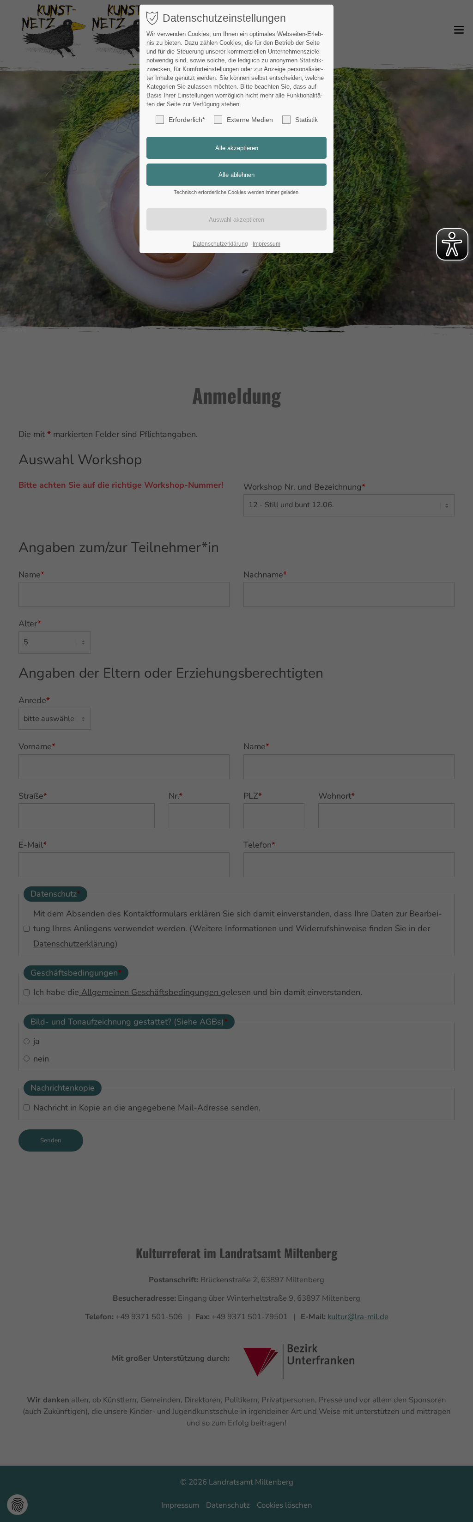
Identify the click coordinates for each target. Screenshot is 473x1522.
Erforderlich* (187, 119)
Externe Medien (250, 119)
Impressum (266, 244)
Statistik (306, 119)
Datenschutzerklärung (220, 244)
